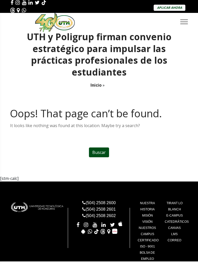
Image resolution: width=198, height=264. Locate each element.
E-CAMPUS (174, 215)
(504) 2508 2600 (101, 203)
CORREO (174, 240)
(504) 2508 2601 (101, 209)
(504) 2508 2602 (101, 215)
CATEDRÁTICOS (177, 222)
